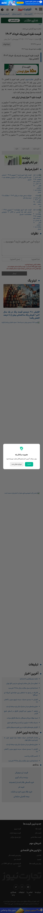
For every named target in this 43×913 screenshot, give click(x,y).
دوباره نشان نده (17, 464)
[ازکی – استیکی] (21, 2)
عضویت (29, 464)
